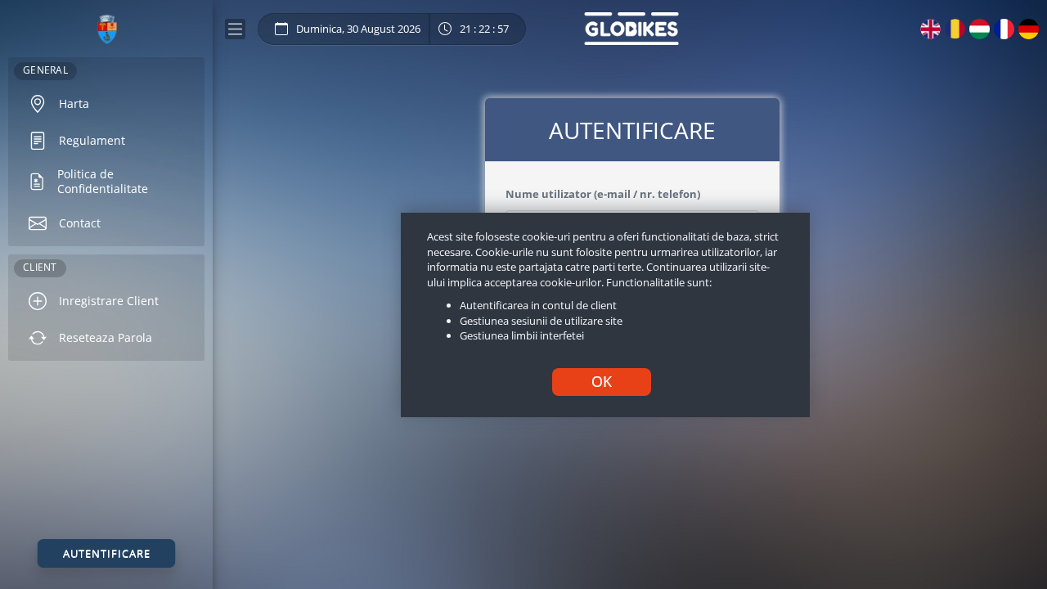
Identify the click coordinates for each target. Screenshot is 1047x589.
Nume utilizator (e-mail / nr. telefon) (603, 194)
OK (601, 381)
